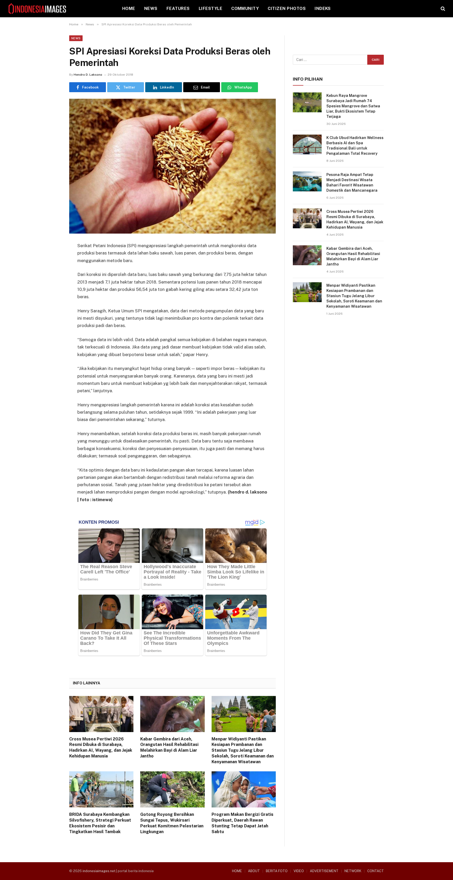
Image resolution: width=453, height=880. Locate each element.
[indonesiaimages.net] (37, 8)
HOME (128, 8)
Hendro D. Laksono (88, 74)
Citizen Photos (287, 8)
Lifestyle (210, 8)
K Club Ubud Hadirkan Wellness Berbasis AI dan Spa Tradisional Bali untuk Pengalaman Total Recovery (355, 146)
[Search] (442, 9)
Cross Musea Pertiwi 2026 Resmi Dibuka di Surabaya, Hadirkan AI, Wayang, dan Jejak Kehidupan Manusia (100, 748)
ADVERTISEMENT (324, 871)
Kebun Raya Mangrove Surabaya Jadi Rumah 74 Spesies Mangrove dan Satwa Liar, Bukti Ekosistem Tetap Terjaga (353, 106)
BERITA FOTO (277, 871)
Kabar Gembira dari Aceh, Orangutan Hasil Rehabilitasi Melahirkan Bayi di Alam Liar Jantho (169, 748)
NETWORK (352, 871)
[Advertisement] (338, 364)
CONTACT (375, 871)
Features (178, 8)
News (151, 8)
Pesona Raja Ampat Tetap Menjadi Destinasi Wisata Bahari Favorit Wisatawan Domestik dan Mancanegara (352, 182)
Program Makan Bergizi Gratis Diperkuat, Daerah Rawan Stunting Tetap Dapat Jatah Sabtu (242, 823)
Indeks (323, 8)
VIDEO (299, 871)
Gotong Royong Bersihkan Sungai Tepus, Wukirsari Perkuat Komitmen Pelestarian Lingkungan (171, 823)
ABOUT (254, 871)
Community (245, 8)
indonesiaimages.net (99, 871)
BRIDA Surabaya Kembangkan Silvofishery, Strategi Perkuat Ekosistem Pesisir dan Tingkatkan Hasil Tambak (100, 823)
